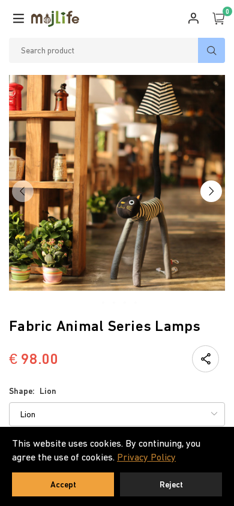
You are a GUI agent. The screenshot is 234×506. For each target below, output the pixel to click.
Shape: (32, 391)
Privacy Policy (146, 456)
